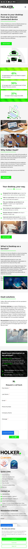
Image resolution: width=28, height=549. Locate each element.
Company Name (7, 413)
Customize (14, 542)
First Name (5, 388)
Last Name (5, 394)
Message (4, 419)
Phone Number (6, 406)
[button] (25, 7)
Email (4, 400)
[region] (14, 538)
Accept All (14, 539)
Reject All (14, 546)
